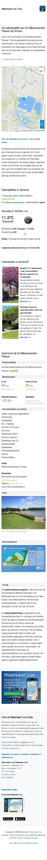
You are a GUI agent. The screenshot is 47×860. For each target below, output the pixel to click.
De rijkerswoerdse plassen (14, 202)
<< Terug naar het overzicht (12, 59)
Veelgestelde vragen (9, 789)
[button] (23, 99)
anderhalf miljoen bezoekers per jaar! (23, 838)
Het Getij (25, 835)
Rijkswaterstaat (39, 130)
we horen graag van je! (10, 748)
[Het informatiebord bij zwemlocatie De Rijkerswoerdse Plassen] (23, 558)
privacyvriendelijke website (27, 843)
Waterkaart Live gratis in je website (15, 754)
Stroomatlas (14, 835)
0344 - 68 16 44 (16, 483)
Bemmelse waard (10, 196)
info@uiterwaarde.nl (9, 480)
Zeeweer (5, 835)
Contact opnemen (9, 774)
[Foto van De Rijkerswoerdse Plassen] (23, 512)
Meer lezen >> (25, 301)
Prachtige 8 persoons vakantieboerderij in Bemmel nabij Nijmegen (31, 310)
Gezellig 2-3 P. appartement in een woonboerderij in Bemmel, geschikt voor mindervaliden (31, 272)
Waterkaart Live (35, 832)
